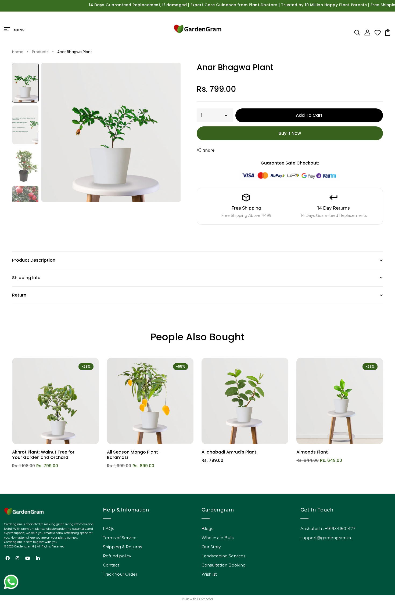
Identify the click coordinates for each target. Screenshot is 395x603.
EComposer (205, 599)
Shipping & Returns (122, 546)
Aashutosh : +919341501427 (327, 528)
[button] (25, 83)
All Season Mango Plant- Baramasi (133, 455)
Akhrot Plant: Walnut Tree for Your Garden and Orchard (43, 455)
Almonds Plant (312, 452)
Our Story (211, 546)
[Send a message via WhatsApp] (11, 581)
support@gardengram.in (325, 537)
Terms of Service (120, 537)
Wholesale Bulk (218, 537)
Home (17, 52)
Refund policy (117, 555)
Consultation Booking (224, 565)
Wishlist (209, 574)
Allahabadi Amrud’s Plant (229, 452)
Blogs (207, 528)
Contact (111, 565)
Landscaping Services (223, 555)
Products (40, 52)
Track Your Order (120, 574)
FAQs (108, 528)
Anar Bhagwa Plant (74, 52)
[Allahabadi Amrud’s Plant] (245, 401)
